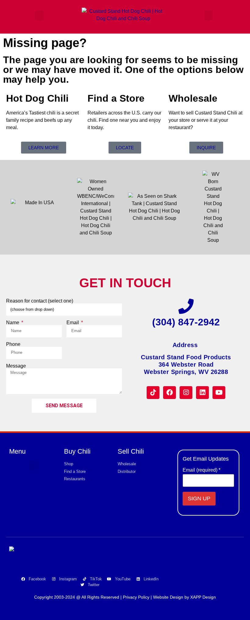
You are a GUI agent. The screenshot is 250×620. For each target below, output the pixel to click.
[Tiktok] (153, 392)
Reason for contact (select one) (39, 301)
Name (13, 322)
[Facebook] (169, 392)
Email (73, 322)
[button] (39, 15)
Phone (13, 344)
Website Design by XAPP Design (184, 597)
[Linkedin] (202, 392)
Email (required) (201, 470)
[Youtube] (218, 392)
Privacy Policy (136, 597)
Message (16, 366)
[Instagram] (186, 392)
